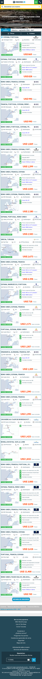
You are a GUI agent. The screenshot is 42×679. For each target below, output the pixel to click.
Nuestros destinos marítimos (17, 606)
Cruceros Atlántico (33, 606)
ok (34, 660)
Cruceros (3, 606)
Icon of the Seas (21, 624)
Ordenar (32, 33)
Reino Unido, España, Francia (13, 262)
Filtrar (12, 33)
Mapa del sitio (21, 643)
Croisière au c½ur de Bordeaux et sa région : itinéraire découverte (16, 419)
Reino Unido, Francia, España (13, 82)
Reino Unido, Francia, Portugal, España (16, 464)
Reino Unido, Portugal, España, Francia (16, 127)
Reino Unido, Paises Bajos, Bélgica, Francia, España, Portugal (16, 577)
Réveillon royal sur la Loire (13, 442)
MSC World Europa (21, 622)
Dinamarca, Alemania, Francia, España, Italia (16, 352)
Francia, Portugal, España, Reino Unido (16, 104)
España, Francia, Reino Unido (13, 487)
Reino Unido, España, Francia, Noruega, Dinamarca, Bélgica (16, 194)
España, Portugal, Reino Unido (14, 59)
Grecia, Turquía (7, 239)
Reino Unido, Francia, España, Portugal (16, 149)
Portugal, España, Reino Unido (14, 329)
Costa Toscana (21, 626)
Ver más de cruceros (21, 599)
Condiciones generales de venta (21, 638)
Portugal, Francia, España (12, 554)
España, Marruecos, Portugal (14, 284)
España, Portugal (11, 37)
